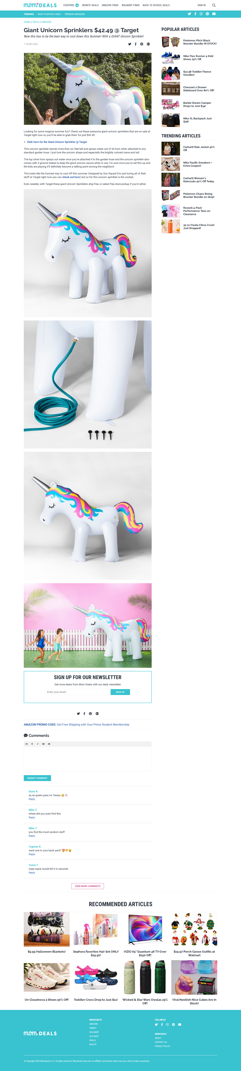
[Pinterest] (141, 44)
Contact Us (161, 1042)
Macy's (92, 1044)
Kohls (92, 1040)
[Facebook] (135, 44)
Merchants (95, 1019)
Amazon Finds (110, 5)
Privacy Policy (162, 1046)
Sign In (202, 5)
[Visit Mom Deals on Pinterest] (207, 14)
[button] (26, 744)
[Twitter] (129, 44)
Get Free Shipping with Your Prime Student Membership (93, 724)
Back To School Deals (156, 5)
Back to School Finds (49, 14)
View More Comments (87, 886)
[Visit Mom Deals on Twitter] (189, 14)
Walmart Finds (131, 5)
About (158, 1038)
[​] (88, 759)
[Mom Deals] (40, 5)
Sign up (120, 692)
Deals (36, 21)
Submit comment (37, 778)
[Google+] (148, 44)
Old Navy (94, 1036)
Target (92, 1028)
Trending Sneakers (75, 14)
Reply (32, 799)
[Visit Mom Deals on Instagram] (201, 14)
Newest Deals (90, 5)
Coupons (68, 5)
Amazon (46, 21)
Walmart (94, 1032)
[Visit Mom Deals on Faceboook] (195, 14)
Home (27, 21)
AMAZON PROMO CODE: (40, 724)
